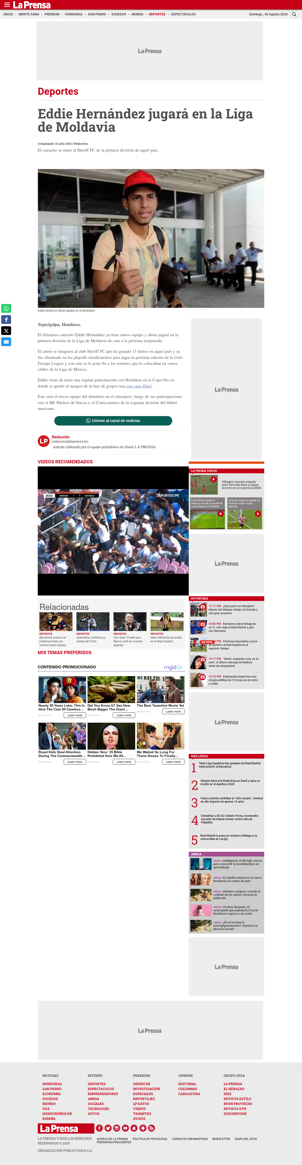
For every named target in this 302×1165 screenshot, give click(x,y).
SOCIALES (96, 1103)
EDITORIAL (187, 1084)
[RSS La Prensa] (151, 1128)
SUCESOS (50, 1098)
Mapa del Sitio (246, 1139)
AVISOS (139, 1118)
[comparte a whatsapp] (6, 308)
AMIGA (93, 1098)
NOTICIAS (50, 1075)
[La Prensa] (59, 1128)
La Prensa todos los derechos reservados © (65, 1140)
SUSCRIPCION (235, 1113)
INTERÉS (95, 1075)
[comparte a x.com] (6, 330)
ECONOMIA (51, 1093)
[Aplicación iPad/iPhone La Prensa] (134, 1128)
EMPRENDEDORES (103, 1093)
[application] (113, 531)
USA (46, 1108)
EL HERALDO (234, 1089)
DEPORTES (97, 1084)
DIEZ (227, 1093)
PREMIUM (141, 1075)
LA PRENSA (233, 1084)
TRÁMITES (142, 1113)
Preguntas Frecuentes (114, 1142)
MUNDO (49, 1103)
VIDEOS (139, 1108)
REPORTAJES (144, 1098)
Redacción (81, 143)
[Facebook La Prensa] (99, 1128)
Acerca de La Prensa (112, 1139)
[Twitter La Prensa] (108, 1128)
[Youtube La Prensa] (125, 1128)
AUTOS (94, 1113)
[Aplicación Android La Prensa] (143, 1128)
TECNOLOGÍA (98, 1108)
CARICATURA (189, 1093)
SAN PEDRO (52, 1089)
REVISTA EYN (235, 1108)
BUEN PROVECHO (238, 1103)
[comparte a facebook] (6, 319)
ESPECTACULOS (101, 1089)
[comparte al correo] (6, 341)
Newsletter (221, 1139)
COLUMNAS (187, 1089)
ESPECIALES (143, 1093)
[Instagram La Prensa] (117, 1128)
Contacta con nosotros (190, 1139)
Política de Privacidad (150, 1139)
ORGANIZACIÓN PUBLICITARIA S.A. (65, 1150)
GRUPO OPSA (234, 1075)
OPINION (185, 1075)
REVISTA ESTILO (237, 1098)
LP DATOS (141, 1103)
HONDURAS (52, 1084)
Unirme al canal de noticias (116, 421)
